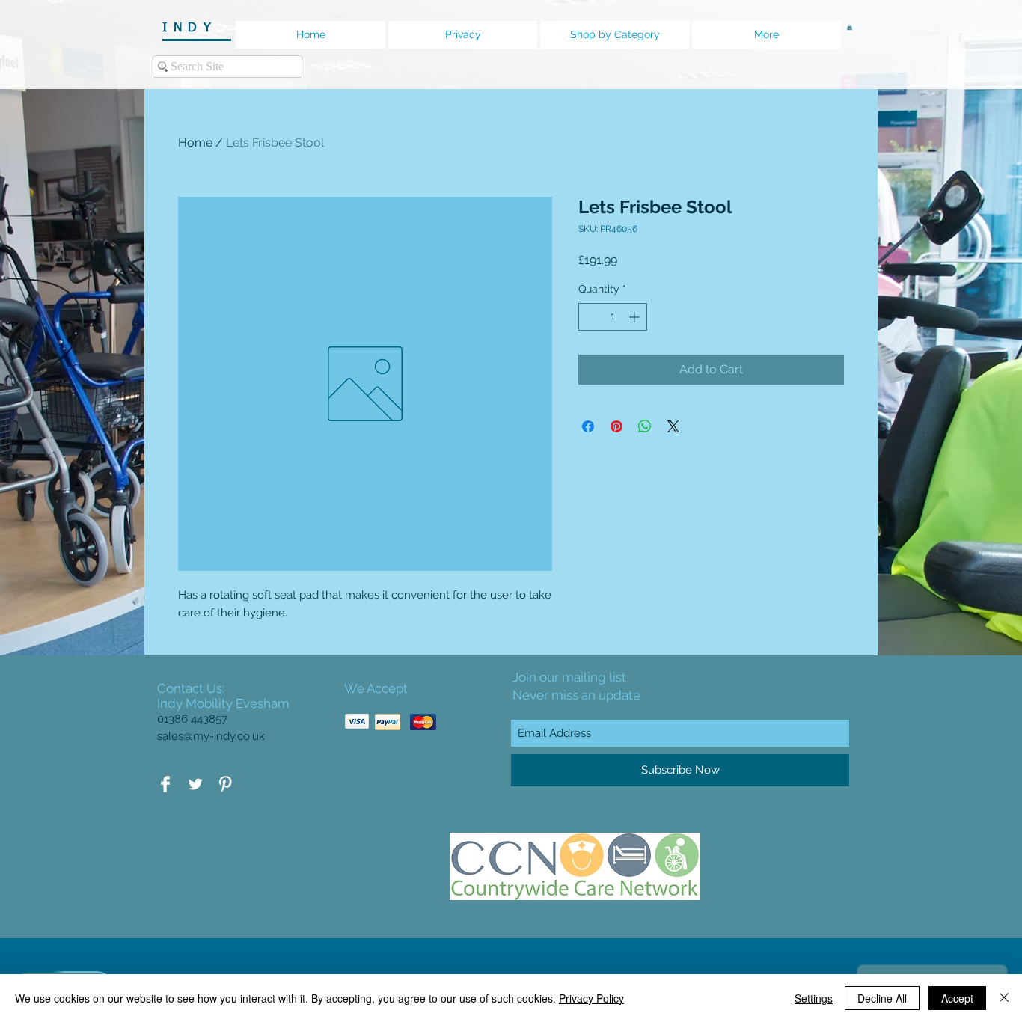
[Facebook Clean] (165, 784)
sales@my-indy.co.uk (211, 736)
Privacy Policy (591, 998)
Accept (957, 998)
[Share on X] (673, 426)
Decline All (882, 998)
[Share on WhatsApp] (645, 426)
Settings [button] (814, 998)
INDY (194, 28)
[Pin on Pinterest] (616, 426)
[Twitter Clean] (195, 784)
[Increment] (635, 317)
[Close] (1004, 998)
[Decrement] (590, 317)
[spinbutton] (612, 317)
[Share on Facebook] (588, 426)
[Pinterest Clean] (225, 784)
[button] (849, 27)
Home (195, 142)
